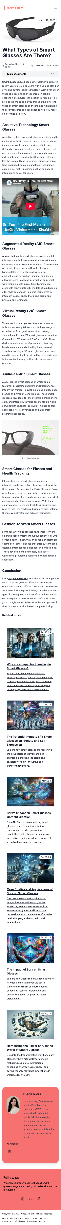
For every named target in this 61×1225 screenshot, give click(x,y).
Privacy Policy (16, 1218)
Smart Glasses (39, 1218)
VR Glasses (20, 1221)
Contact (43, 1221)
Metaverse (32, 1221)
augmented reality (18, 578)
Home (5, 1218)
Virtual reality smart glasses (17, 323)
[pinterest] (38, 1198)
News (27, 1218)
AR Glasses (7, 1221)
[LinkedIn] (9, 1152)
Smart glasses (10, 81)
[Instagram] (23, 1199)
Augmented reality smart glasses (20, 256)
